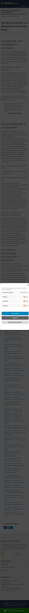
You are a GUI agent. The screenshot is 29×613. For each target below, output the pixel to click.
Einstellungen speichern (15, 322)
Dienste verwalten (15, 309)
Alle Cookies (15, 313)
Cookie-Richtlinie (4, 327)
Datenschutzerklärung (14, 326)
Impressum (25, 326)
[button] (28, 285)
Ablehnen (15, 318)
